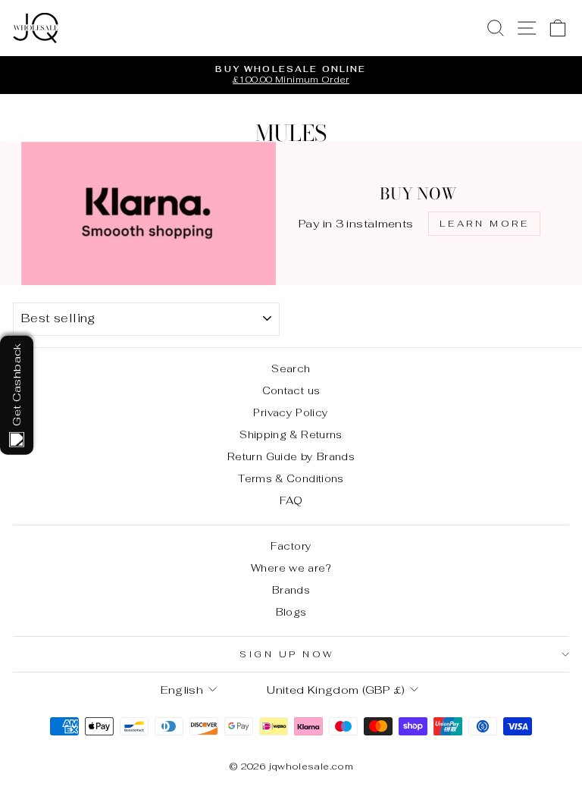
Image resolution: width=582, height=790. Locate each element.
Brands (291, 590)
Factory (291, 546)
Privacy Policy (290, 412)
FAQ (291, 500)
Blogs (291, 612)
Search (290, 368)
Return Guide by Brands (291, 456)
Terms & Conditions (291, 478)
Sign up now (287, 654)
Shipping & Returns (291, 434)
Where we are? (291, 568)
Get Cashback (16, 384)
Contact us (291, 390)
